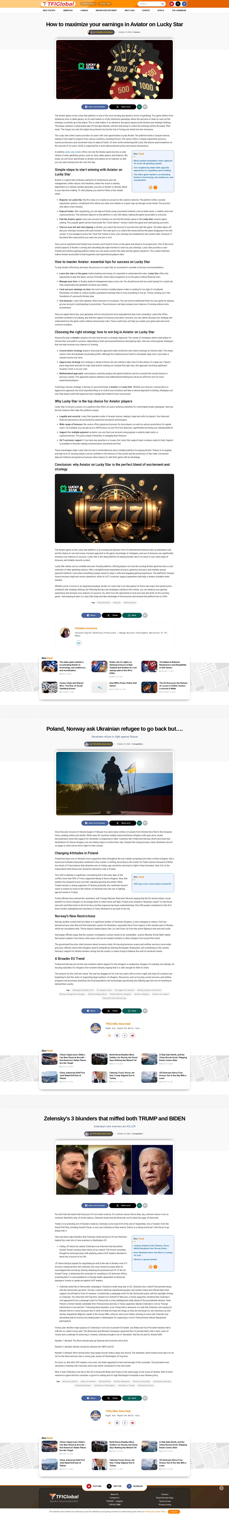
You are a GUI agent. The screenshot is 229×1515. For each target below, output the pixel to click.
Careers (164, 1494)
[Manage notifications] (221, 1488)
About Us (114, 1494)
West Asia (130, 10)
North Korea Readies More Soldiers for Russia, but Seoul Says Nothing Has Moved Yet (123, 1057)
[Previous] (151, 187)
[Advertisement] (114, 711)
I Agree (173, 1512)
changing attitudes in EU (83, 990)
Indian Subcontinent (106, 10)
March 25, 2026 (116, 677)
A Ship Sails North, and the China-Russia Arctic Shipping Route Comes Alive (173, 1057)
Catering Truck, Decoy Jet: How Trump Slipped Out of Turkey (122, 1075)
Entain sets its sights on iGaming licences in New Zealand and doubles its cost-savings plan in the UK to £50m (123, 667)
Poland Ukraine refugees (120, 994)
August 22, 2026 (166, 1064)
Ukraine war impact (160, 994)
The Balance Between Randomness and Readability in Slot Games (172, 665)
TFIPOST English (88, 4)
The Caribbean (179, 10)
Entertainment (104, 603)
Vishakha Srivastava (104, 32)
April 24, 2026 (66, 674)
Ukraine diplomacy (122, 1381)
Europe (146, 10)
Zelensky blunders (83, 1385)
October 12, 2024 (123, 744)
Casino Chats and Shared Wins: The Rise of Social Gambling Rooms (71, 686)
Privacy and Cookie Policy (155, 1511)
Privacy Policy (165, 1505)
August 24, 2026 (117, 1064)
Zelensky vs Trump (126, 1385)
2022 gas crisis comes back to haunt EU (152, 884)
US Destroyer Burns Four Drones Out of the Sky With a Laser (172, 1075)
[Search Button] (163, 3)
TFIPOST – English (114, 1501)
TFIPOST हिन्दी (104, 4)
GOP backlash (105, 1381)
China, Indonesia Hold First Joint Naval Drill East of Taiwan (72, 1075)
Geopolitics (138, 744)
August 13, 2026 (67, 1082)
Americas (68, 10)
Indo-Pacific (49, 10)
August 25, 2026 (67, 1066)
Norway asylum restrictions (149, 990)
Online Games (130, 603)
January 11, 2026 (167, 671)
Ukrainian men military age (114, 998)
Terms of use (165, 1501)
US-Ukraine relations (162, 1381)
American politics (70, 1381)
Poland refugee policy (97, 994)
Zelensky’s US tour (146, 1385)
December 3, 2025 (67, 692)
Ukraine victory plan (141, 1381)
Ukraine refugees (141, 994)
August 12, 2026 (117, 1082)
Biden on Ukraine (88, 1381)
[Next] (155, 187)
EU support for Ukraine (124, 990)
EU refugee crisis (104, 990)
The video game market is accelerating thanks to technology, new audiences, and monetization (153, 177)
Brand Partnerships (164, 1498)
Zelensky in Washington (104, 1385)
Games (137, 32)
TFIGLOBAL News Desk (101, 744)
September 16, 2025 (167, 692)
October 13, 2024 (124, 32)
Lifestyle (116, 603)
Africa (160, 10)
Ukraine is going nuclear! (145, 1259)
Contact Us (114, 1498)
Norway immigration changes (72, 994)
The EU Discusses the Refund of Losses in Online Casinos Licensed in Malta (173, 686)
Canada (84, 10)
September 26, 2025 (118, 689)
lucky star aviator (73, 152)
